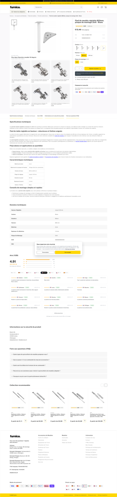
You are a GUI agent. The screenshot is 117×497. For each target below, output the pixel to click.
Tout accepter (68, 252)
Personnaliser (45, 252)
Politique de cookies (70, 249)
